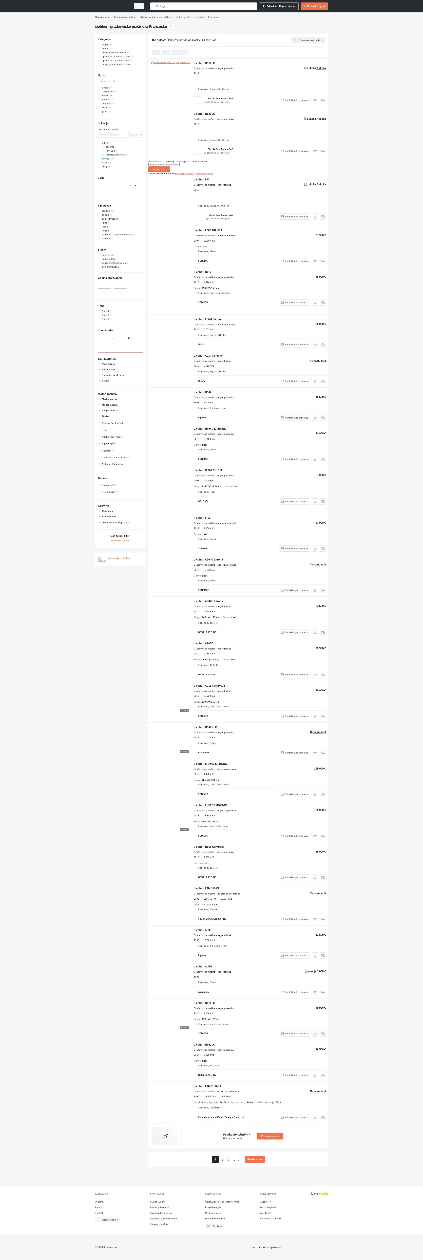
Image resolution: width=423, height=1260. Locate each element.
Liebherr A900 (202, 930)
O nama (99, 1201)
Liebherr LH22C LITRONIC (210, 805)
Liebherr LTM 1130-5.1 (207, 1086)
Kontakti (99, 1213)
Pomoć (98, 1207)
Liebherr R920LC (204, 113)
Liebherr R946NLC (205, 727)
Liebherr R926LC (204, 1003)
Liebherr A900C (203, 643)
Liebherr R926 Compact (209, 846)
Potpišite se (159, 169)
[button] (315, 100)
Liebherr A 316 (203, 966)
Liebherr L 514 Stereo (207, 319)
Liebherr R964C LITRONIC (210, 428)
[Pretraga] (154, 6)
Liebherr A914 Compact (208, 355)
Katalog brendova (159, 1224)
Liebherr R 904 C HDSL (208, 470)
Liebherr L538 (202, 518)
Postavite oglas (270, 1136)
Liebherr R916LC (204, 63)
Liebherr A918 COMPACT (209, 685)
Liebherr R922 (203, 272)
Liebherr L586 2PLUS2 (208, 230)
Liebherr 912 (202, 179)
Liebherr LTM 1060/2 (206, 888)
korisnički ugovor (204, 173)
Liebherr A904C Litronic (209, 559)
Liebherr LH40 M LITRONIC (211, 763)
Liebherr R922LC (204, 1044)
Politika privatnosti (159, 1207)
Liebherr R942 (203, 392)
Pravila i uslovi (157, 1201)
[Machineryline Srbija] (112, 6)
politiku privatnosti (184, 173)
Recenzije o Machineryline (163, 1218)
